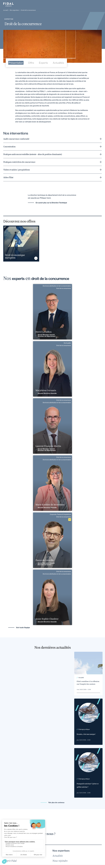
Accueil (5, 10)
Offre (31, 62)
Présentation (16, 62)
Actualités (58, 62)
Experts (43, 62)
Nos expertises (14, 10)
